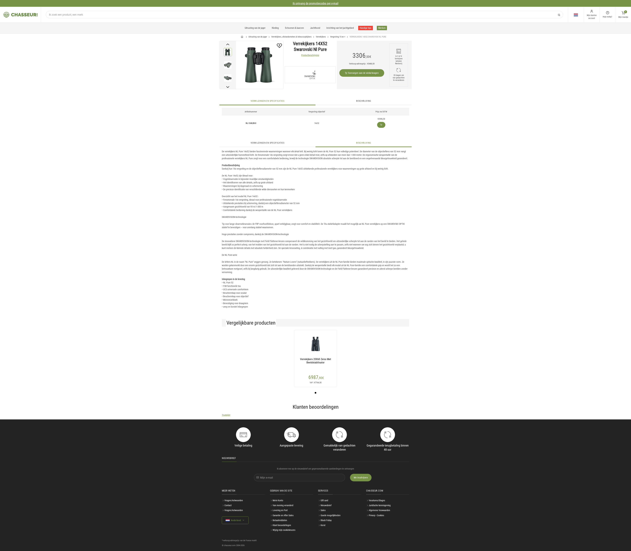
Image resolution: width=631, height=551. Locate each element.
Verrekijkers (321, 36)
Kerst (323, 525)
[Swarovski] (310, 74)
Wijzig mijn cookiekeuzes (284, 530)
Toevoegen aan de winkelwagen (363, 73)
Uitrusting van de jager (255, 27)
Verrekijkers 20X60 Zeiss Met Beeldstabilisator (315, 361)
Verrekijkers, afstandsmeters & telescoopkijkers (291, 36)
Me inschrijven (361, 477)
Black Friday (326, 520)
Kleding (275, 27)
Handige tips (365, 27)
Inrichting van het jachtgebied (340, 27)
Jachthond (315, 27)
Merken (382, 27)
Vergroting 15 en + (337, 36)
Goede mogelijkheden (330, 515)
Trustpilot (226, 415)
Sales (323, 510)
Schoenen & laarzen (294, 27)
